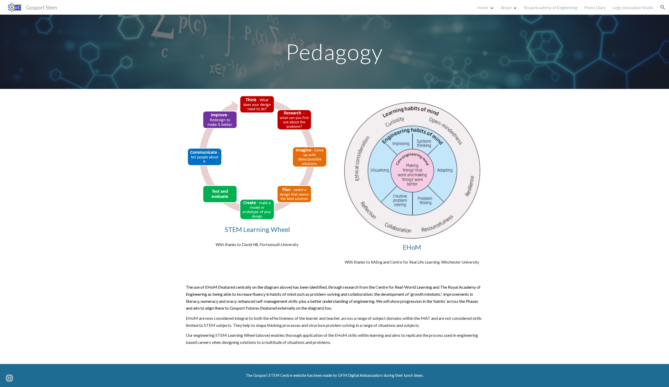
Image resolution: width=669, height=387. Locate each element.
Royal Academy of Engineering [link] (550, 7)
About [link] (506, 7)
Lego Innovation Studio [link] (633, 7)
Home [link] (482, 7)
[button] (662, 7)
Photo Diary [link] (595, 7)
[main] (334, 51)
